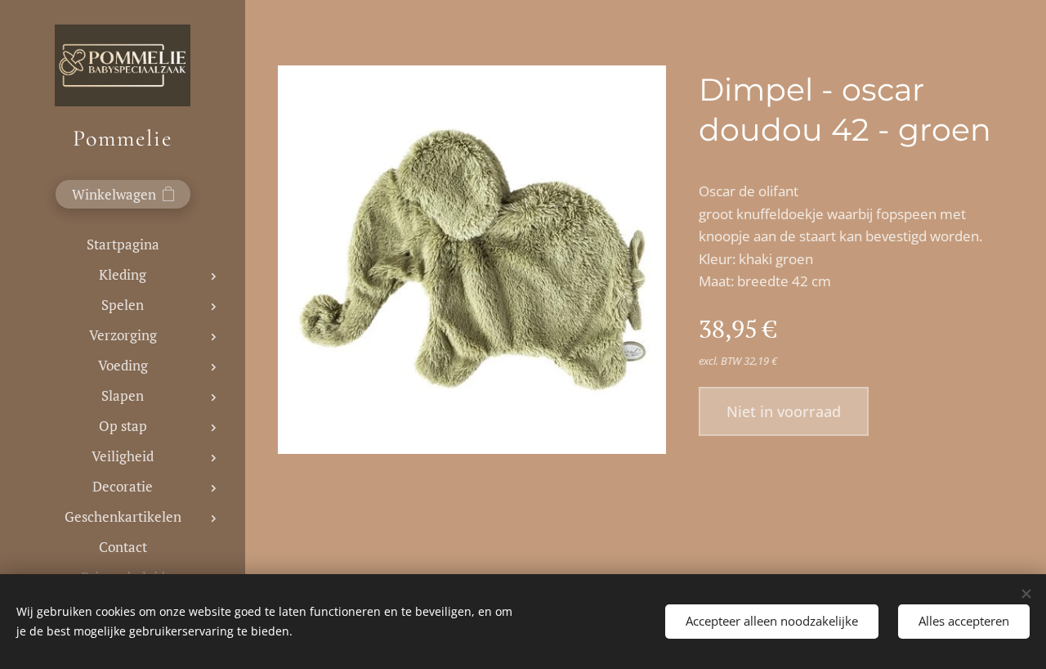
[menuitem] (122, 244)
